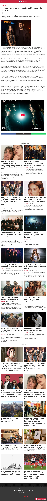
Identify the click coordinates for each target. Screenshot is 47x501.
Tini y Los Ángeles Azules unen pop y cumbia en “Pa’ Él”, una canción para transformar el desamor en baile (11, 201)
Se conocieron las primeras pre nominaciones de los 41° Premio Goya (11, 447)
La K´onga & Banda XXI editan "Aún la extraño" (10, 298)
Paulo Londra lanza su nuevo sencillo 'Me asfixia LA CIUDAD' (11, 330)
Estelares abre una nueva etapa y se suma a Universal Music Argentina (11, 234)
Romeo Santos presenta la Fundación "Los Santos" (34, 329)
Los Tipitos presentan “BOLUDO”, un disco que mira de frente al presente (34, 163)
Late (5, 13)
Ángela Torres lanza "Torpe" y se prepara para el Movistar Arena (35, 266)
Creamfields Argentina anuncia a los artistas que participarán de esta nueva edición (34, 234)
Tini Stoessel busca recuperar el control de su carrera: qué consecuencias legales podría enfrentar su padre (11, 165)
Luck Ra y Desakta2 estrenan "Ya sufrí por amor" (11, 265)
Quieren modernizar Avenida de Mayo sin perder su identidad (11, 419)
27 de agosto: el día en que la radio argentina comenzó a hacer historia (10, 472)
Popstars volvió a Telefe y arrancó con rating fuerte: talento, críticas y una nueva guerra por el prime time (11, 393)
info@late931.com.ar (23, 492)
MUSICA (4, 5)
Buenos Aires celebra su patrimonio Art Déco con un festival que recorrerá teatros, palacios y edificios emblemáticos (34, 421)
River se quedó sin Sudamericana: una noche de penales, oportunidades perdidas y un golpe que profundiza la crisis (34, 474)
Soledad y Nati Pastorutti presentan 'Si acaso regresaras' (33, 299)
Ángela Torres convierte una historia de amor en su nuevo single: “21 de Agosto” (35, 199)
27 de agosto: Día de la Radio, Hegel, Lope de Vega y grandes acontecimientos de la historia (34, 448)
